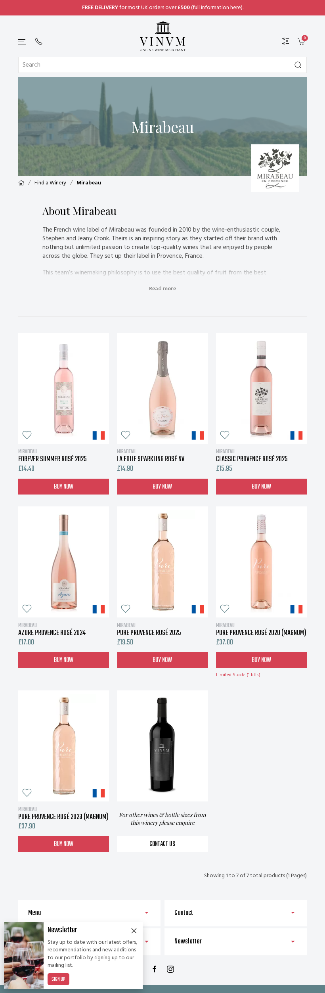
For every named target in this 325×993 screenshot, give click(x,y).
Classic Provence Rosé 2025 (252, 456)
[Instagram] (170, 969)
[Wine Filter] (286, 41)
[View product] (63, 388)
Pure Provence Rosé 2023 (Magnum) (63, 813)
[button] (22, 41)
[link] (302, 41)
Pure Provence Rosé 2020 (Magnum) (261, 629)
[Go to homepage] (162, 36)
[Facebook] (154, 969)
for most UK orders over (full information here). (162, 7)
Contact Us (162, 844)
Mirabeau (88, 183)
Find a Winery (50, 183)
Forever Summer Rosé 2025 (52, 456)
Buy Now (63, 487)
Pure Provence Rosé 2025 (149, 629)
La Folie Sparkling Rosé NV (150, 456)
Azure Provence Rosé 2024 (52, 629)
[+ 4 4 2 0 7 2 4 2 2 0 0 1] (39, 41)
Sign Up (58, 979)
